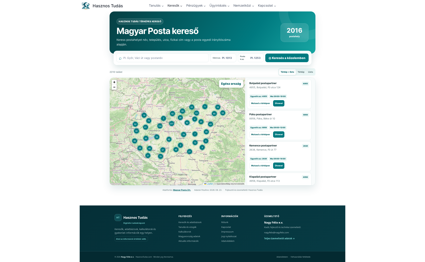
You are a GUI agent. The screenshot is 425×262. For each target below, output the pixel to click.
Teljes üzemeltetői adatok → (279, 238)
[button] (180, 145)
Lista (310, 72)
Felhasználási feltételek (300, 257)
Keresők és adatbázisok (190, 222)
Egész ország (231, 83)
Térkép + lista (287, 72)
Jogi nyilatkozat (229, 236)
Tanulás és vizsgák (187, 227)
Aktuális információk (188, 240)
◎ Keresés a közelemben (287, 58)
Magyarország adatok (189, 236)
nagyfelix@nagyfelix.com (276, 232)
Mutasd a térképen (260, 103)
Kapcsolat (226, 227)
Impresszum (227, 231)
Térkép (301, 72)
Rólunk (224, 222)
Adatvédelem (227, 240)
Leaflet (209, 183)
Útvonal (279, 103)
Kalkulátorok (184, 231)
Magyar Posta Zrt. (182, 190)
